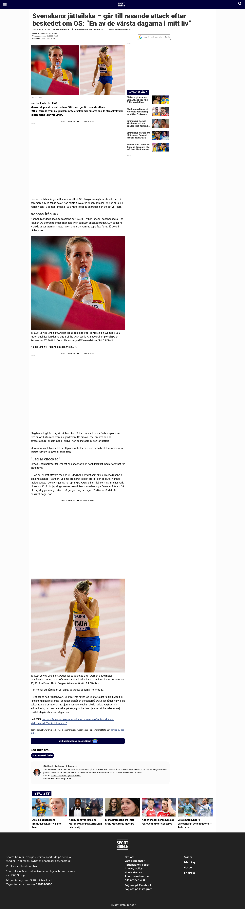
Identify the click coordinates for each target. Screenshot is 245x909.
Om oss (129, 857)
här (70, 778)
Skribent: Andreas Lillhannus (44, 33)
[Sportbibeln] (121, 4)
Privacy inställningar (122, 904)
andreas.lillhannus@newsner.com (66, 775)
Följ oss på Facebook (138, 885)
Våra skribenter (135, 860)
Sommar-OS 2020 (42, 755)
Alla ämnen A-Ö (135, 880)
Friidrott (47, 29)
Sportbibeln (36, 29)
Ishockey (190, 862)
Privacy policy (133, 868)
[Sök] (240, 4)
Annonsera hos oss (137, 876)
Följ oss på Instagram (138, 889)
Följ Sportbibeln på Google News (74, 741)
